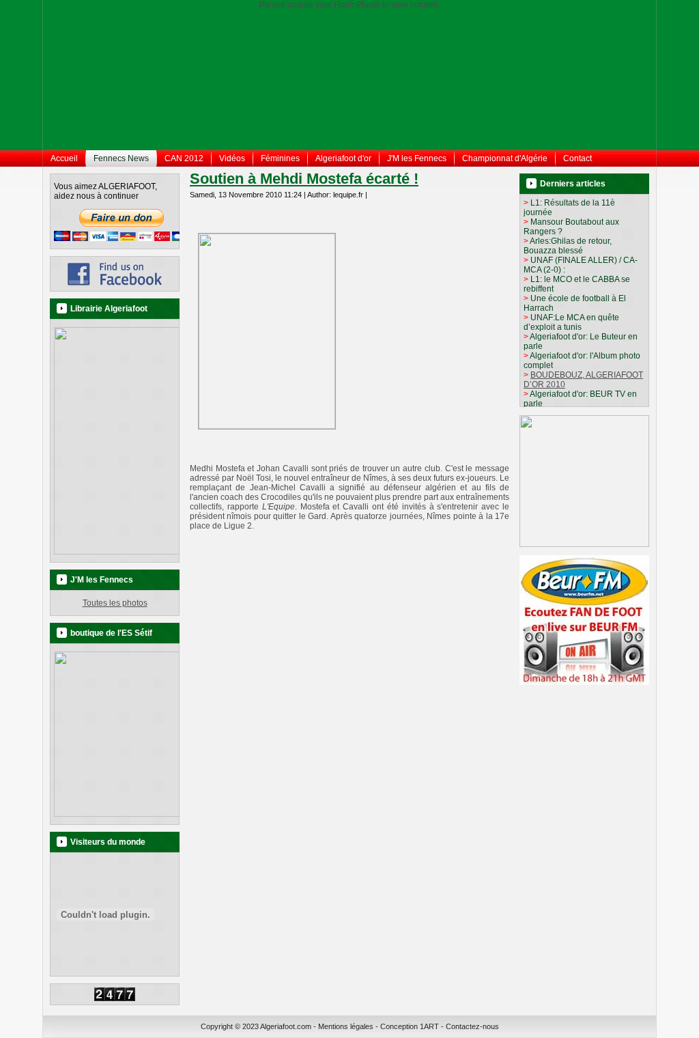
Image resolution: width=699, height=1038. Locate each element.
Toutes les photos (115, 603)
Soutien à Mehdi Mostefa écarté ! (304, 178)
